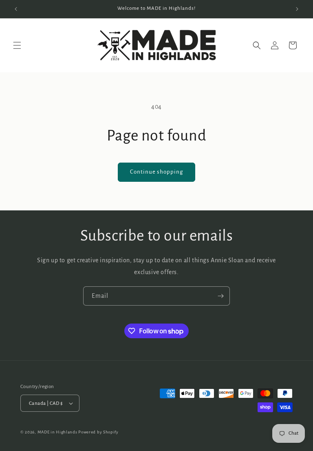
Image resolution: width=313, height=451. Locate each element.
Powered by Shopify (98, 432)
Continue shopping (156, 172)
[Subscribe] (220, 296)
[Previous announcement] (16, 9)
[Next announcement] (297, 9)
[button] (17, 45)
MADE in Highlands (58, 432)
